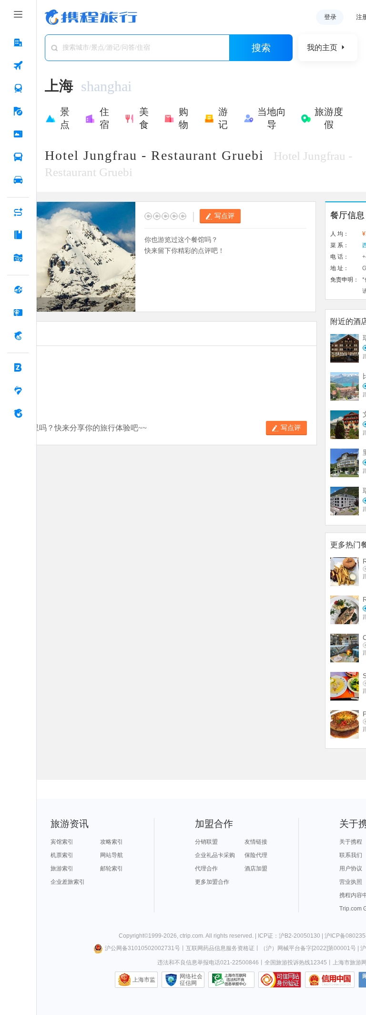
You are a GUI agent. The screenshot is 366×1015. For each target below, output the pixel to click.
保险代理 (255, 855)
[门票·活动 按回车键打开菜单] (18, 134)
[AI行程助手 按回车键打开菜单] (18, 212)
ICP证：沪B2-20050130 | (291, 935)
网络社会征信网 (191, 979)
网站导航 (111, 855)
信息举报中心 (231, 980)
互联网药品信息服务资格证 (220, 948)
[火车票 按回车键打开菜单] (18, 88)
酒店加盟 (255, 868)
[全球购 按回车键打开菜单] (18, 290)
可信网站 (279, 980)
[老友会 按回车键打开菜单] (18, 390)
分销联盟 (206, 841)
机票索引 (62, 855)
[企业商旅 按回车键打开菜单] (18, 367)
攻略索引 (111, 841)
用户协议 (350, 868)
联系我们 (350, 855)
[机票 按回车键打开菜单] (18, 65)
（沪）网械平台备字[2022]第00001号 (308, 948)
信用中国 (330, 980)
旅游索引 (62, 868)
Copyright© (133, 935)
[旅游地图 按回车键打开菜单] (18, 258)
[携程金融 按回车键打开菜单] (18, 335)
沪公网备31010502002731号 (142, 948)
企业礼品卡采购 (215, 855)
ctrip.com (191, 935)
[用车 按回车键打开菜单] (18, 180)
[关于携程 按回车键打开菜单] (18, 413)
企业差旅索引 (68, 882)
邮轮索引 (111, 868)
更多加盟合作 (212, 882)
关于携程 (350, 841)
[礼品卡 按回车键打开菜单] (18, 313)
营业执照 (350, 882)
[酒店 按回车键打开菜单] (18, 42)
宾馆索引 (62, 841)
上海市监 (143, 979)
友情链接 (255, 841)
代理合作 (206, 868)
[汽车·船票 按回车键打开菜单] (18, 157)
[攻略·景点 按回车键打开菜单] (18, 235)
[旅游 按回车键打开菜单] (18, 111)
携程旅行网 (91, 17)
